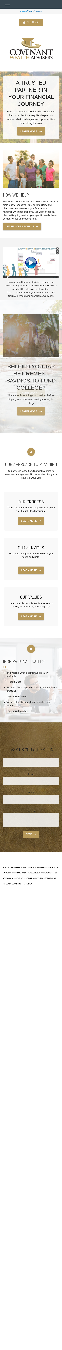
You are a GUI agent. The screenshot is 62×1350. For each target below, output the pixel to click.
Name (31, 755)
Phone (31, 792)
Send (29, 834)
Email (31, 774)
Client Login (33, 22)
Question (31, 811)
